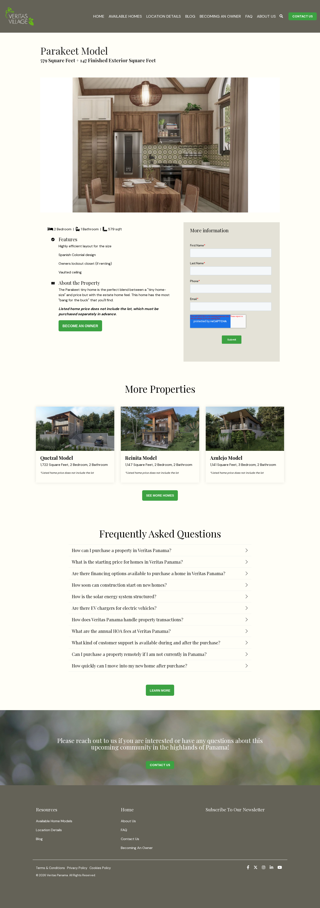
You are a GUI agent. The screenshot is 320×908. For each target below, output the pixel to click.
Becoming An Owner (220, 16)
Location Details (163, 16)
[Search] (281, 16)
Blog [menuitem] (39, 839)
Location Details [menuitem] (49, 830)
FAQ (249, 16)
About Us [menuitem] (128, 821)
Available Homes (125, 16)
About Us (266, 16)
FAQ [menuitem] (124, 830)
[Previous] (51, 145)
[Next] (269, 145)
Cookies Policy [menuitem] (100, 868)
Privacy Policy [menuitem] (77, 868)
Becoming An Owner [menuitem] (137, 848)
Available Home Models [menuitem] (54, 821)
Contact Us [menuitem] (130, 839)
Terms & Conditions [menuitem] (50, 868)
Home (98, 16)
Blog (190, 16)
